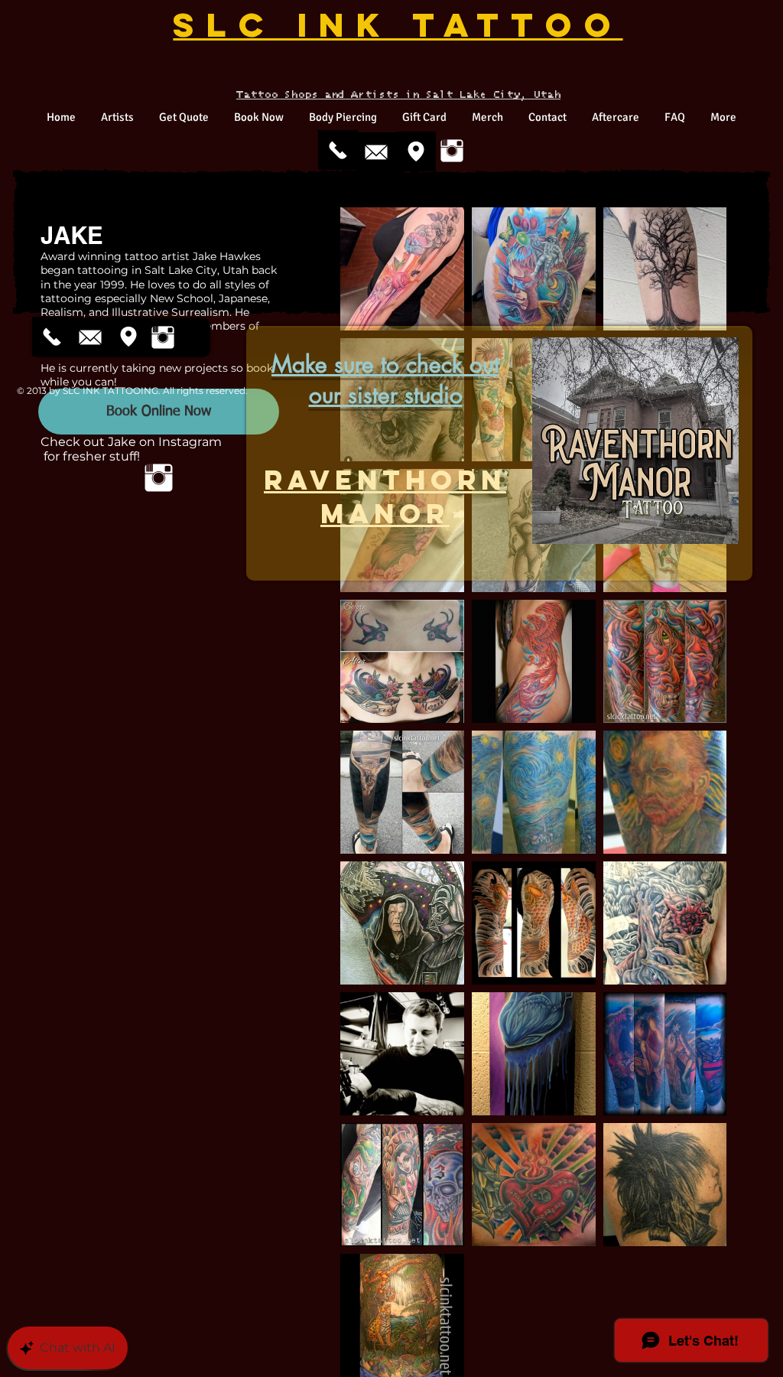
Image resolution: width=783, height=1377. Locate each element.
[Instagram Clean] (451, 150)
